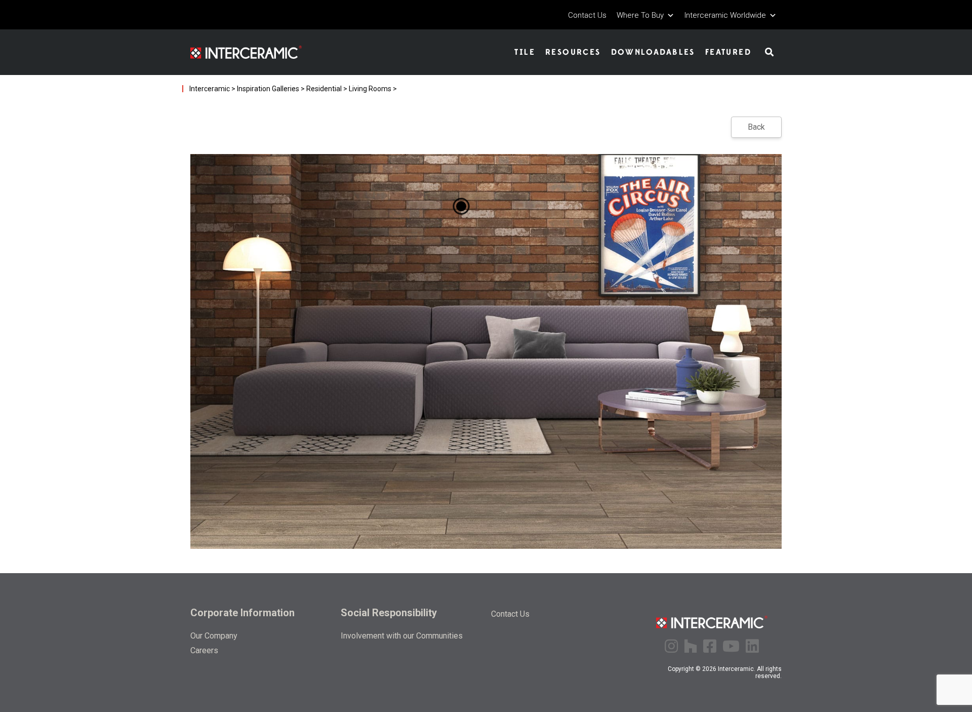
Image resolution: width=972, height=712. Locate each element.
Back (756, 127)
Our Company (213, 636)
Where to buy (640, 15)
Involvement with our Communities (402, 636)
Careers (204, 650)
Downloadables (653, 52)
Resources (573, 52)
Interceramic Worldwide (725, 15)
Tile (524, 52)
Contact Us (587, 15)
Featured (728, 52)
